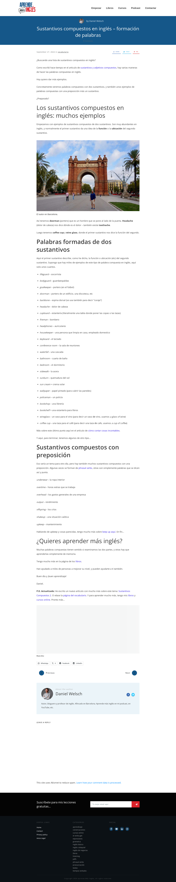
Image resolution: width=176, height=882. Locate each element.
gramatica (77, 841)
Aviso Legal (41, 838)
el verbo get (77, 836)
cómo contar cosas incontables (104, 430)
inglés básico (78, 844)
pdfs (74, 859)
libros (78, 561)
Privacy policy (42, 834)
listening (76, 856)
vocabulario (63, 52)
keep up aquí (108, 531)
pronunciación (78, 865)
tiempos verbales (80, 871)
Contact (40, 831)
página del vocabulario (74, 595)
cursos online (43, 599)
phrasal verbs (85, 468)
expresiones (77, 838)
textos (75, 868)
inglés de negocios (80, 850)
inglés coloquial (79, 847)
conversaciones (79, 830)
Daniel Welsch (96, 21)
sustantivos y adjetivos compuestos (98, 67)
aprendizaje (77, 827)
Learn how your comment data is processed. (98, 782)
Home (39, 827)
